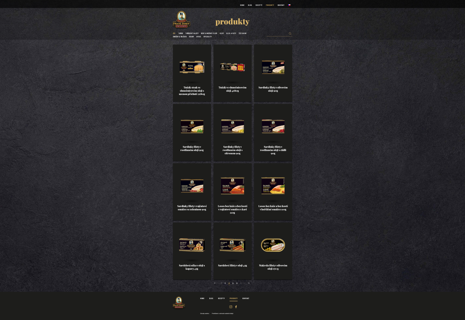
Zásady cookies (204, 313)
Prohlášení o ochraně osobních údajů (222, 313)
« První (215, 283)
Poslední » (248, 283)
